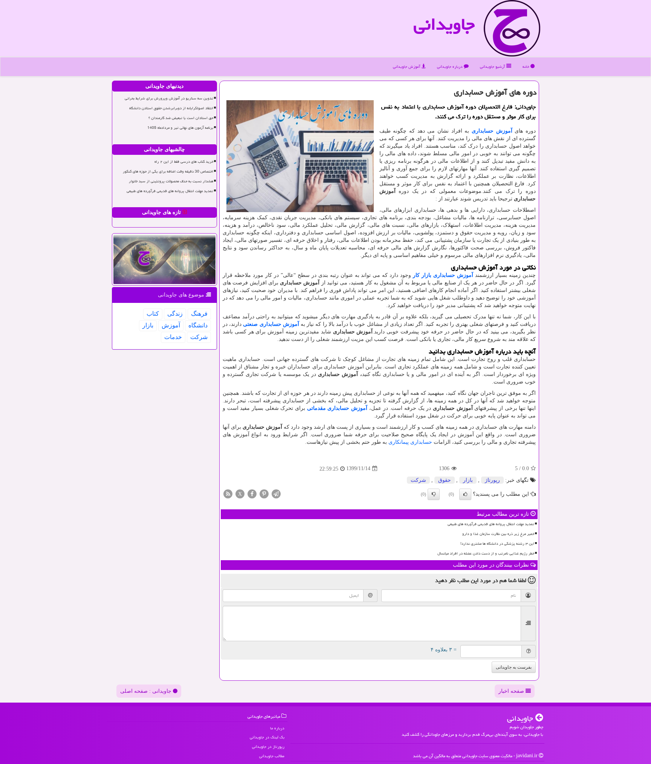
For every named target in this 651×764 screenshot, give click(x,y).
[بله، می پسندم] (465, 494)
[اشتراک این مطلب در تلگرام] (276, 493)
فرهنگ (199, 313)
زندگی (175, 313)
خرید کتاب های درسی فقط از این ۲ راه (183, 161)
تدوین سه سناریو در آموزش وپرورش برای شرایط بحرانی (169, 98)
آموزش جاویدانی (407, 66)
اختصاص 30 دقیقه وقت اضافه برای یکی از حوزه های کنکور (168, 171)
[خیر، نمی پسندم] (434, 494)
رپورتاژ (492, 480)
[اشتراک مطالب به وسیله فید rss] (228, 493)
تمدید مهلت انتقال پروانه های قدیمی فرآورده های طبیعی (491, 524)
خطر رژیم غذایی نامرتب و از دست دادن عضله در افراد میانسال (485, 553)
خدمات (173, 337)
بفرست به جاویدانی (514, 667)
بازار (468, 480)
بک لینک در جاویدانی (267, 737)
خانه (526, 66)
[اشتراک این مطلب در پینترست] (264, 493)
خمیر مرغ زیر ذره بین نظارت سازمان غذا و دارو (498, 534)
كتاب (153, 313)
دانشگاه (198, 325)
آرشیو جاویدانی (493, 66)
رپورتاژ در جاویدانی (268, 746)
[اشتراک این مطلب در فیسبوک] (252, 493)
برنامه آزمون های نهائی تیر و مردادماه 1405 (180, 127)
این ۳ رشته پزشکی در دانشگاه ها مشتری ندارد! (497, 543)
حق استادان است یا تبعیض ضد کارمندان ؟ (180, 118)
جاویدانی (444, 24)
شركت (418, 480)
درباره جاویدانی (450, 66)
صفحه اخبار (512, 691)
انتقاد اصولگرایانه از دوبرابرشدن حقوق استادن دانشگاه (171, 108)
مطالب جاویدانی (271, 756)
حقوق (444, 480)
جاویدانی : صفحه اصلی (146, 691)
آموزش (171, 325)
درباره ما (277, 728)
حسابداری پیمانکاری (410, 442)
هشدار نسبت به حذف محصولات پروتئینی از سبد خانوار (171, 181)
